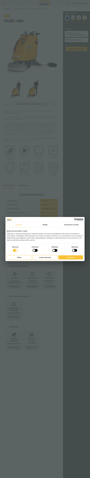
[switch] (35, 250)
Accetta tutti (70, 257)
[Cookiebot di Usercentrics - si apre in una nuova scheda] (75, 219)
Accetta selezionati (45, 257)
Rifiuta (19, 257)
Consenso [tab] (18, 224)
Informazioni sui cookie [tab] (71, 224)
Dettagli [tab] (45, 224)
